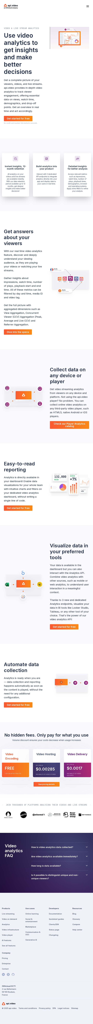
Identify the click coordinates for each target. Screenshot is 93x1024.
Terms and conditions (28, 1008)
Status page (54, 930)
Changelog (53, 935)
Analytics (6, 924)
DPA (54, 1008)
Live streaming (8, 914)
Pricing (5, 958)
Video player (7, 935)
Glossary (76, 919)
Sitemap (74, 1008)
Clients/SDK (54, 924)
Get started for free (18, 118)
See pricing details (46, 784)
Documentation (55, 914)
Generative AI (31, 940)
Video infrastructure (10, 930)
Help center (77, 930)
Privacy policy (45, 1008)
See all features (9, 946)
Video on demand (9, 919)
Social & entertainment (31, 920)
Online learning (32, 914)
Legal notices (63, 1008)
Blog (74, 914)
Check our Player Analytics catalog (69, 425)
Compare (76, 924)
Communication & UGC (32, 933)
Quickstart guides (56, 919)
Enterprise (6, 963)
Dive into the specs (18, 332)
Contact (5, 969)
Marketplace (30, 927)
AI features (6, 940)
